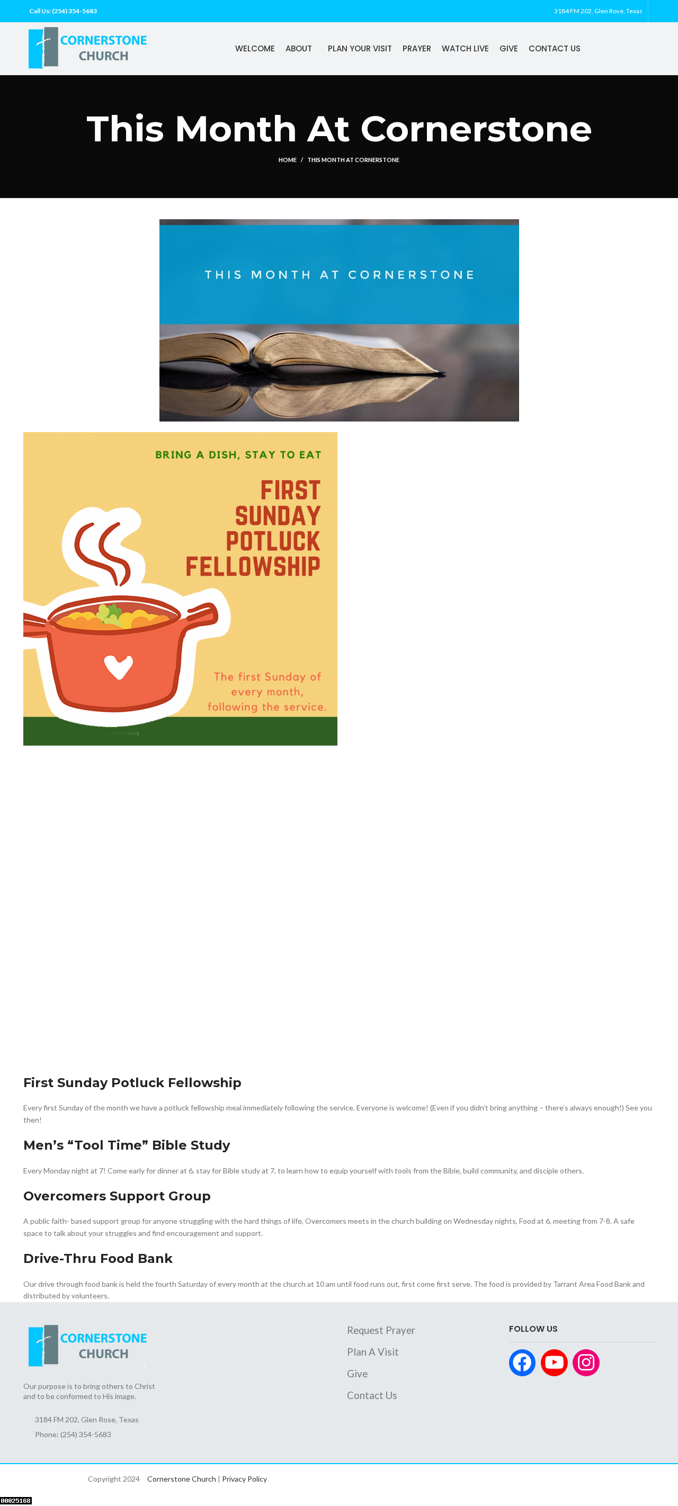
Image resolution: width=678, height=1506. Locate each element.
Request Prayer (381, 1330)
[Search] (654, 11)
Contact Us (372, 1395)
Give (357, 1373)
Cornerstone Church (181, 1478)
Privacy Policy (244, 1478)
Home (288, 159)
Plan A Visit (373, 1352)
